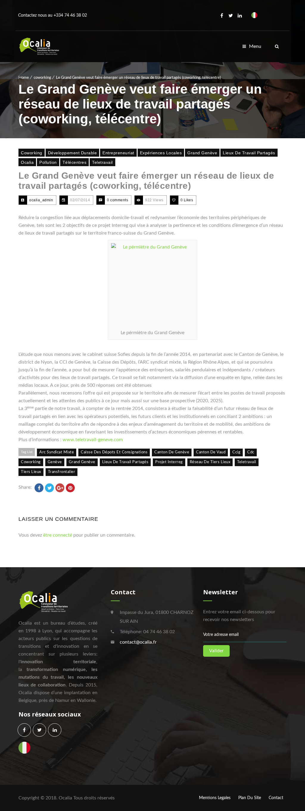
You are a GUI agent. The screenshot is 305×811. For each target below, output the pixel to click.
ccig (236, 452)
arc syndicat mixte (56, 452)
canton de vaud (210, 452)
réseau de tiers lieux (210, 462)
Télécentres (75, 162)
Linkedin (239, 15)
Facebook (221, 15)
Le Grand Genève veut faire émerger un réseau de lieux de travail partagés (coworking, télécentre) (146, 181)
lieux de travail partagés (249, 152)
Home (23, 78)
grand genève (82, 462)
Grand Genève (202, 152)
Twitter (230, 15)
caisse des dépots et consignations (114, 452)
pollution (48, 162)
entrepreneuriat (118, 152)
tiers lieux (31, 472)
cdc (250, 452)
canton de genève (171, 452)
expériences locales (161, 152)
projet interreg (169, 462)
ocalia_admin (41, 200)
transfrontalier (61, 472)
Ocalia (27, 162)
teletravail (102, 162)
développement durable (72, 152)
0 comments (117, 200)
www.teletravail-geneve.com (93, 439)
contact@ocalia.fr (138, 642)
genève (55, 462)
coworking (42, 78)
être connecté (57, 535)
